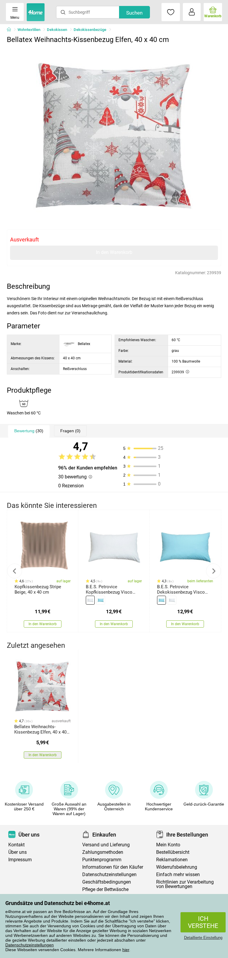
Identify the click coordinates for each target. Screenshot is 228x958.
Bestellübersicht (172, 852)
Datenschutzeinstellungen (29, 945)
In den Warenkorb (114, 252)
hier (125, 949)
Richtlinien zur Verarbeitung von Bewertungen (185, 884)
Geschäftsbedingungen (106, 882)
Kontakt (16, 844)
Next (213, 571)
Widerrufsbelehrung (176, 867)
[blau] (100, 600)
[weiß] (90, 600)
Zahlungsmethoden (102, 852)
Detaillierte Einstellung (203, 937)
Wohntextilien (29, 29)
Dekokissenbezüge (90, 29)
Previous (14, 571)
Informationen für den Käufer (112, 867)
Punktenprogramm (101, 859)
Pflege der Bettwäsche (105, 889)
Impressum (20, 859)
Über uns (17, 852)
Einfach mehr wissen (178, 874)
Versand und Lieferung (106, 844)
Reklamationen (172, 859)
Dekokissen (57, 29)
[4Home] (11, 29)
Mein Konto (168, 844)
